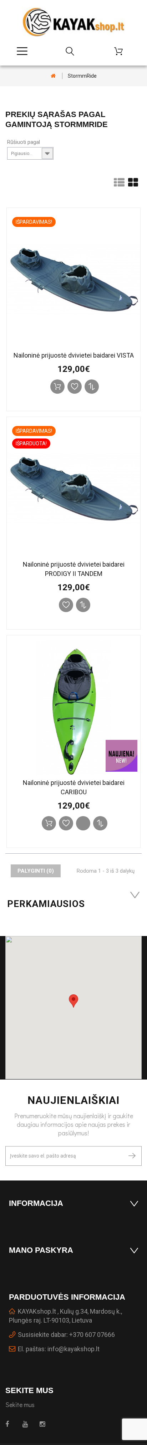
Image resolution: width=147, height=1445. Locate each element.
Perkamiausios (46, 903)
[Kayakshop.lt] (73, 22)
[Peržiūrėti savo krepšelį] (121, 51)
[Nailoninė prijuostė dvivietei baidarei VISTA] (73, 280)
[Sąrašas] (119, 184)
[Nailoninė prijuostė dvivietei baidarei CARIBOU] (73, 708)
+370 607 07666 (92, 1334)
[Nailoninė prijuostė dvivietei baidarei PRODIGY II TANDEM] (73, 489)
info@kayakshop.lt (73, 1349)
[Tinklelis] (133, 184)
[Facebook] (9, 1424)
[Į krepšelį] (57, 386)
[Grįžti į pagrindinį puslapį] (53, 76)
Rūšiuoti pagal (23, 142)
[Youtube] (26, 1424)
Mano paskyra (41, 1250)
